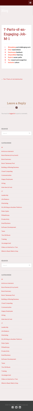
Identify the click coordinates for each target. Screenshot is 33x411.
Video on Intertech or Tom (9, 247)
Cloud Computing (6, 171)
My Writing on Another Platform (11, 207)
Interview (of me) (6, 187)
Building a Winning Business (10, 167)
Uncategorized (6, 243)
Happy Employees (7, 179)
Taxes (3, 231)
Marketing (4, 203)
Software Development (8, 227)
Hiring (3, 183)
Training (4, 239)
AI (2, 147)
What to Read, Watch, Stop (9, 251)
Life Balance (5, 199)
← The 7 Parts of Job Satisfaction (11, 79)
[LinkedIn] (20, 407)
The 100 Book (5, 235)
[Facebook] (13, 407)
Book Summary (6, 159)
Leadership (4, 195)
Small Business (6, 223)
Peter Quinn (5, 211)
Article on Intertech (7, 151)
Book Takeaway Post (8, 163)
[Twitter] (16, 407)
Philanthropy (5, 215)
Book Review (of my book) (9, 155)
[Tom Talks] (1, 2)
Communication (6, 175)
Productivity (5, 219)
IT (2, 191)
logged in (12, 113)
